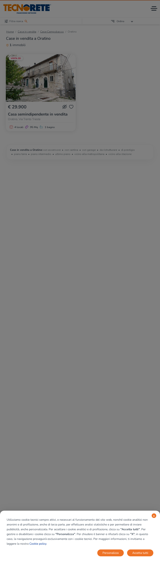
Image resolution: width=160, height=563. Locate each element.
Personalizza (110, 553)
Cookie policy (37, 544)
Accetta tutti (140, 553)
